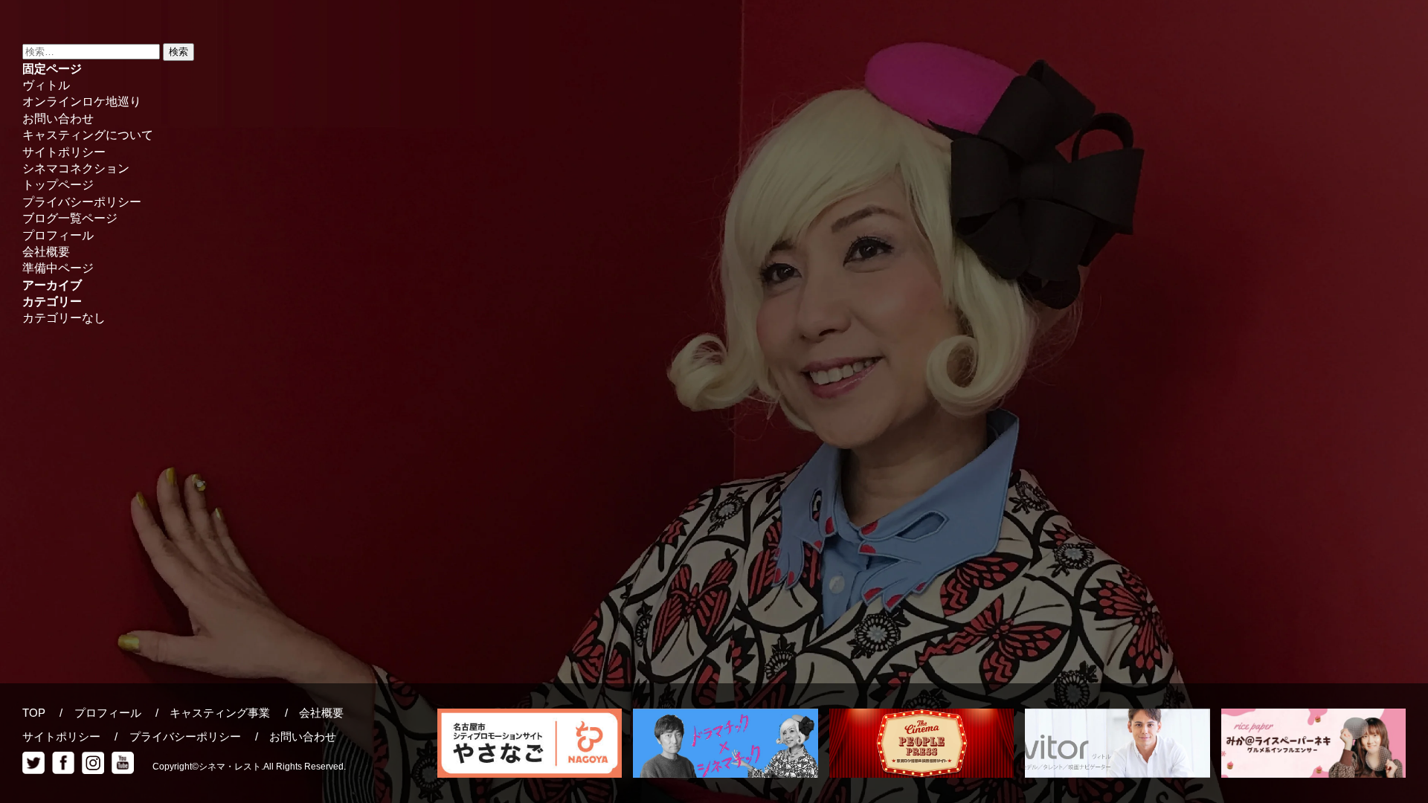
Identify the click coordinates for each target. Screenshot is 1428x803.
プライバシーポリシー (81, 202)
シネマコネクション (75, 168)
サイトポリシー (64, 152)
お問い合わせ (58, 118)
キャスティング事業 (220, 712)
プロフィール (58, 235)
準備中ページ (58, 268)
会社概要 (46, 251)
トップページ (58, 184)
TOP (33, 712)
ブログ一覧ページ (70, 218)
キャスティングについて (87, 135)
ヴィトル (46, 85)
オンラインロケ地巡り (81, 101)
